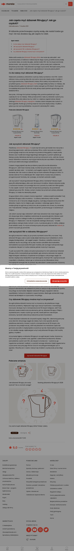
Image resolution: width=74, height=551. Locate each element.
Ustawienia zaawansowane (37, 281)
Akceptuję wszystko (59, 281)
